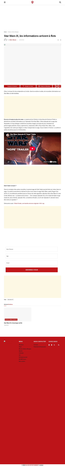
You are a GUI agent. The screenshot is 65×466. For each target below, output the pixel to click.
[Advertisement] (32, 18)
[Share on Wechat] (54, 86)
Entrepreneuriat (23, 357)
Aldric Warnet (12, 39)
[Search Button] (60, 2)
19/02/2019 (6, 325)
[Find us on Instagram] (51, 345)
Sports (20, 351)
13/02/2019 (21, 39)
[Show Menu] (4, 2)
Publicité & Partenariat (40, 346)
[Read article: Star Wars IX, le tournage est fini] (17, 314)
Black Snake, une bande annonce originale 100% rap (29, 203)
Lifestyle (21, 353)
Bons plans (22, 361)
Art (19, 355)
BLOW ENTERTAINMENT (32, 465)
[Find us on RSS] (58, 345)
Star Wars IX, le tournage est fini (13, 323)
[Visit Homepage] (32, 2)
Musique (21, 344)
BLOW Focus (22, 359)
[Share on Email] (57, 86)
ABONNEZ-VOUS (31, 270)
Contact (36, 344)
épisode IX (10, 299)
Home (5, 32)
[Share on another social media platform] (59, 86)
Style (20, 346)
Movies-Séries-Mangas (13, 32)
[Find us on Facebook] (49, 345)
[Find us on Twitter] (54, 345)
